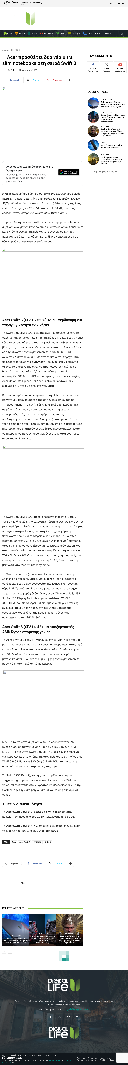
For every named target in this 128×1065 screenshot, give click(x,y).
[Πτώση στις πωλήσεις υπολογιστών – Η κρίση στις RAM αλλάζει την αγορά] (15, 930)
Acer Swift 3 (25, 842)
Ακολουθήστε (107, 64)
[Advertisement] (107, 202)
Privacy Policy (55, 1060)
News (103, 142)
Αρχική (5, 50)
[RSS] (123, 4)
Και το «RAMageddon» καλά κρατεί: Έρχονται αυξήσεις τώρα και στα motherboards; (42, 939)
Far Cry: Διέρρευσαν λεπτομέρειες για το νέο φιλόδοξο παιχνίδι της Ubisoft (111, 160)
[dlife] (5, 70)
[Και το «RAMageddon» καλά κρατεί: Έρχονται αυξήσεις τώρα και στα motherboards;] (42, 930)
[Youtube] (119, 4)
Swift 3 (48, 842)
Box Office (69, 933)
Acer (14, 842)
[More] (69, 80)
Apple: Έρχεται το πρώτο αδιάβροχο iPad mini (111, 146)
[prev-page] (4, 951)
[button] (121, 33)
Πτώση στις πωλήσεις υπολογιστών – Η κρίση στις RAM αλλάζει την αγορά (15, 940)
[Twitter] (115, 4)
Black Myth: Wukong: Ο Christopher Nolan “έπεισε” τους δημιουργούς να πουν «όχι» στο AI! (70, 939)
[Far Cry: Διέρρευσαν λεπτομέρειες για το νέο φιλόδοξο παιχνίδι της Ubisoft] (93, 159)
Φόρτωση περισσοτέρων (105, 171)
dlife (13, 70)
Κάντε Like (93, 64)
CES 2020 (15, 50)
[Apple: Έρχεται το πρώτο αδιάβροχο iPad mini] (93, 145)
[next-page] (10, 951)
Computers (15, 935)
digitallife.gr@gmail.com (76, 1009)
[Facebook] (111, 4)
